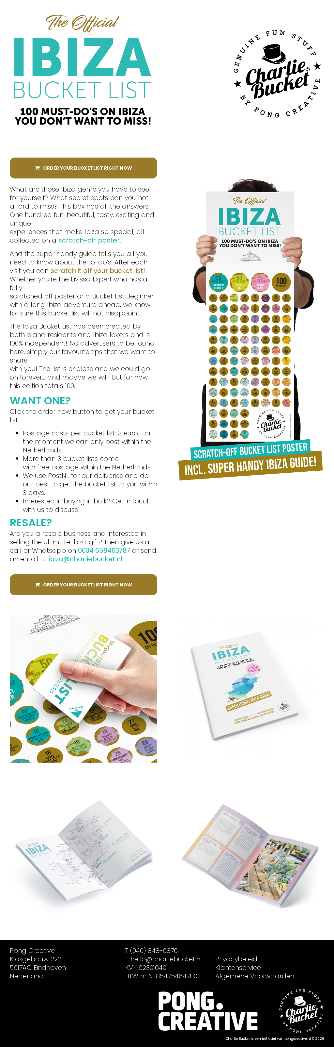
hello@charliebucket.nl (166, 959)
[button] (83, 168)
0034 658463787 (104, 550)
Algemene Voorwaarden (254, 976)
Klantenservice (238, 967)
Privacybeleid (236, 959)
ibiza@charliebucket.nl (85, 559)
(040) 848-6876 (154, 950)
